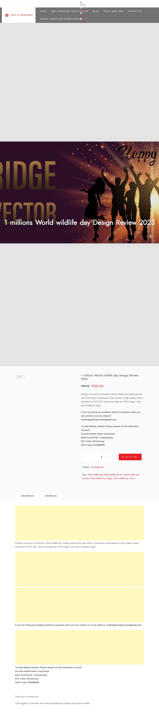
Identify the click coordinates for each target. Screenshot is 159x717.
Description (27, 496)
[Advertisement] (79, 523)
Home (43, 11)
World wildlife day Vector (124, 478)
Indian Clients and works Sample (60, 19)
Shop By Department (22, 15)
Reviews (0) (51, 496)
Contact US (134, 11)
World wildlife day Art (113, 474)
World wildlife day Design (101, 478)
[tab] (27, 496)
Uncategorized (97, 467)
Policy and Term (113, 11)
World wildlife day (95, 474)
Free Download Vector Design (69, 11)
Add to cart (131, 457)
